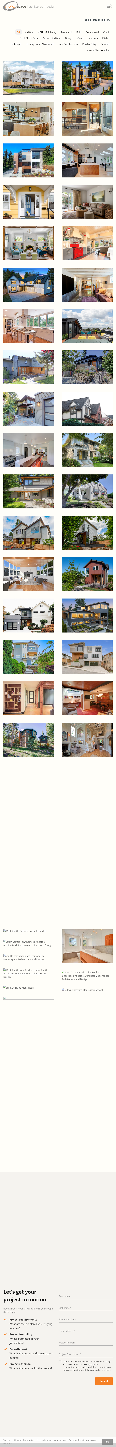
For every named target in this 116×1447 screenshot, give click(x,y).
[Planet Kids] (87, 990)
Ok (107, 1441)
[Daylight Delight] (87, 781)
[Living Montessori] (28, 987)
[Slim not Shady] (87, 78)
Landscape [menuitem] (15, 44)
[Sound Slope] (28, 409)
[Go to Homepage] (35, 6)
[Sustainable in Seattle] (28, 931)
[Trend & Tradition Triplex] (28, 119)
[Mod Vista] (87, 616)
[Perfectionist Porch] (87, 450)
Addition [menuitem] (29, 32)
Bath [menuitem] (78, 32)
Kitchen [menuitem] (106, 38)
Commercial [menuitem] (92, 32)
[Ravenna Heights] (28, 781)
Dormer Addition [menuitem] (51, 38)
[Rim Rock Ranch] (28, 822)
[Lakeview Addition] (28, 616)
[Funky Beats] (87, 285)
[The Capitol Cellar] (28, 698)
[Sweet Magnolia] (87, 491)
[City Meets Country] (87, 202)
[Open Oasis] (87, 367)
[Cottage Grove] (28, 657)
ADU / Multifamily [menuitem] (47, 32)
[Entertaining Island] (28, 326)
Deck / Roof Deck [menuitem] (29, 38)
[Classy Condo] (28, 905)
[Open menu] (109, 6)
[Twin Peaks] (28, 533)
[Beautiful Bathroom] (87, 946)
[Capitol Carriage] (28, 202)
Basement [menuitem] (66, 32)
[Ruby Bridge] (87, 574)
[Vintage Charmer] (87, 243)
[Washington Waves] (87, 822)
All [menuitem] (18, 31)
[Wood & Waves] (87, 698)
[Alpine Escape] (28, 740)
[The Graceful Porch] (28, 957)
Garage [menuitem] (69, 38)
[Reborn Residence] (87, 740)
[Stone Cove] (87, 976)
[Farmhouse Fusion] (28, 285)
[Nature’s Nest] (87, 533)
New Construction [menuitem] (68, 44)
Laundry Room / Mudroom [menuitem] (40, 44)
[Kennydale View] (87, 657)
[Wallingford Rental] (87, 905)
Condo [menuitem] (106, 32)
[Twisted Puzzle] (87, 160)
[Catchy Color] (28, 450)
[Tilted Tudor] (87, 409)
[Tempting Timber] (87, 119)
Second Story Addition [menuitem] (98, 50)
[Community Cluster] (28, 574)
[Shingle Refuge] (28, 491)
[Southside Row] (28, 943)
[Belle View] (28, 160)
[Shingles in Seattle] (28, 78)
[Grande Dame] (28, 243)
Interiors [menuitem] (93, 38)
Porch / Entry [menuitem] (89, 44)
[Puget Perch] (28, 864)
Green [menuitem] (80, 38)
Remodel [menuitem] (105, 44)
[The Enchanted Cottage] (87, 864)
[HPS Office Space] (28, 1014)
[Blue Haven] (28, 367)
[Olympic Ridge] (28, 973)
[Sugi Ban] (87, 326)
